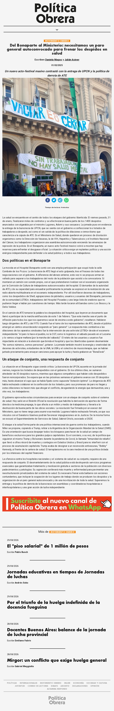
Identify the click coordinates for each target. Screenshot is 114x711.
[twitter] (54, 200)
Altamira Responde (57, 689)
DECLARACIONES (80, 686)
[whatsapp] (66, 200)
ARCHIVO (65, 686)
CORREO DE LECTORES (38, 686)
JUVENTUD (20, 686)
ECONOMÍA (78, 683)
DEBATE (54, 686)
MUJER (67, 683)
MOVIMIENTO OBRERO (57, 41)
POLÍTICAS (12, 683)
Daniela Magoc (53, 59)
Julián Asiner (72, 59)
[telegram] (60, 200)
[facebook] (47, 200)
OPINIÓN (94, 686)
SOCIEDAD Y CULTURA (97, 683)
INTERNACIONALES (28, 683)
